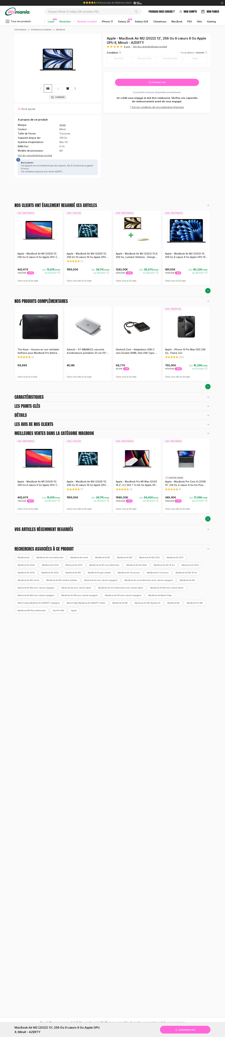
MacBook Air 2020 (26, 565)
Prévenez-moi (158, 82)
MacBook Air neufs (79, 557)
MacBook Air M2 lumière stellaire (61, 580)
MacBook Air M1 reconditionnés (104, 565)
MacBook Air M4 (187, 580)
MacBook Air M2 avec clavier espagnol (79, 595)
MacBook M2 (173, 603)
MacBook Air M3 (73, 572)
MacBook (60, 29)
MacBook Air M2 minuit (28, 580)
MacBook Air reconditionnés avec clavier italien (120, 588)
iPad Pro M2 (58, 610)
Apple (62, 125)
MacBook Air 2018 (26, 572)
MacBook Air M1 (102, 557)
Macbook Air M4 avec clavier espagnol (36, 588)
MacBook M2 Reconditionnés (32, 610)
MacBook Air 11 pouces (158, 572)
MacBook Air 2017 (175, 557)
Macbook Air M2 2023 (149, 557)
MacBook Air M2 (124, 557)
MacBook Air (23, 557)
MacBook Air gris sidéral (99, 572)
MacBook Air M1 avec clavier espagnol (123, 595)
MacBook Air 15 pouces (129, 572)
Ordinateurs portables (41, 29)
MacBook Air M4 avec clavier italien (166, 588)
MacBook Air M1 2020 (136, 565)
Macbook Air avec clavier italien (76, 588)
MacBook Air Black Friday (160, 595)
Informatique (20, 29)
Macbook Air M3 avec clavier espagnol (36, 595)
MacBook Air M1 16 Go (164, 565)
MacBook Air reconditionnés (49, 557)
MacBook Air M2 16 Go (186, 572)
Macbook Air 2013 (74, 565)
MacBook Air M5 (120, 603)
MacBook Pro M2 (195, 603)
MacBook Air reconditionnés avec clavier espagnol (148, 580)
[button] (75, 88)
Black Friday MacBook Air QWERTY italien (86, 603)
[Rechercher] (137, 11)
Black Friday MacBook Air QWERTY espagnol (39, 603)
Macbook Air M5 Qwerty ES (147, 603)
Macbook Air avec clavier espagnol (100, 580)
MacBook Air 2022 (50, 572)
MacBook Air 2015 (50, 565)
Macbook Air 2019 (190, 565)
